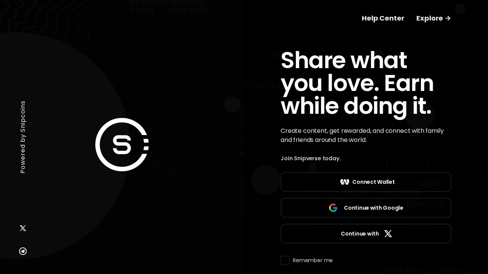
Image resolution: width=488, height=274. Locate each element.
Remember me (313, 260)
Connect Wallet (373, 182)
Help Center (383, 18)
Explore (430, 18)
